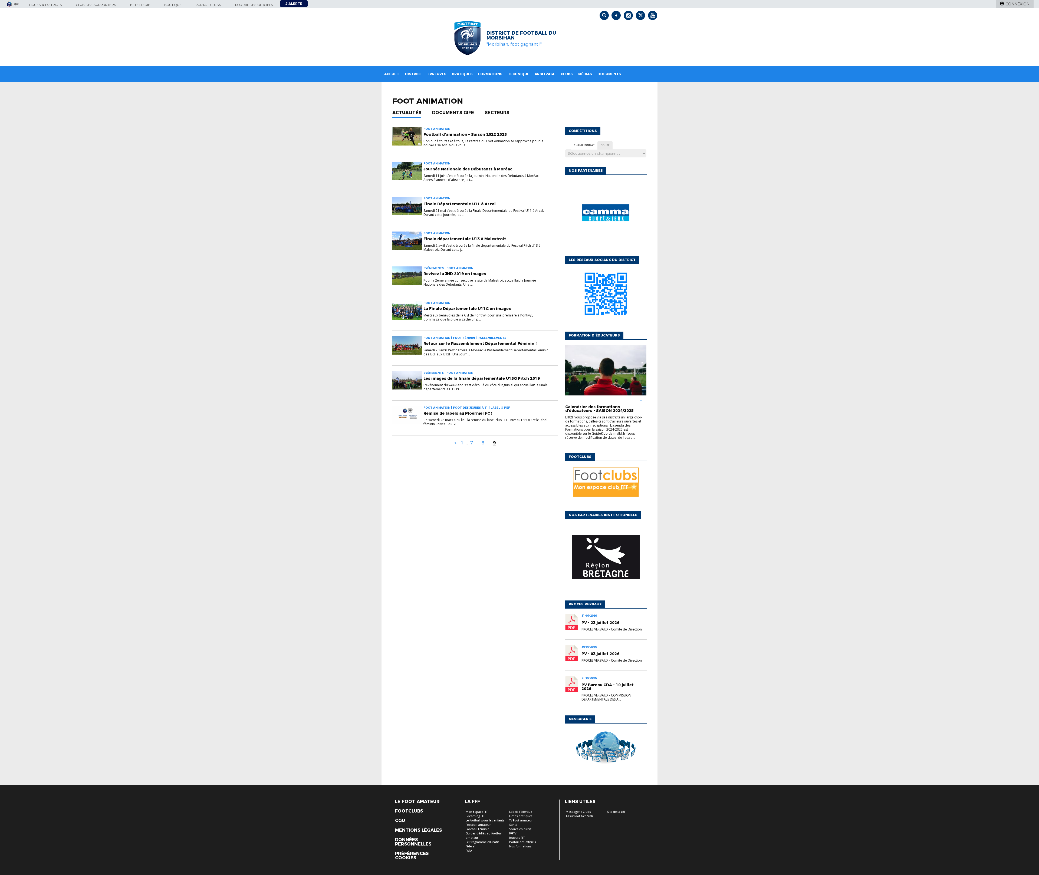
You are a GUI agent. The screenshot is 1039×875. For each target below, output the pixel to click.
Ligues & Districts (45, 4)
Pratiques (462, 74)
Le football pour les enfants (485, 820)
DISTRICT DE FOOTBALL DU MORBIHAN (521, 35)
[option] (605, 214)
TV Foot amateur (520, 820)
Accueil (392, 74)
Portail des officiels (254, 4)
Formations (490, 74)
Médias (585, 74)
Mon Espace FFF (477, 812)
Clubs (567, 74)
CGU (400, 820)
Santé (513, 825)
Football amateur (478, 825)
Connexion (1017, 4)
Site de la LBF (616, 812)
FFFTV (512, 833)
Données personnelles (413, 842)
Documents (609, 74)
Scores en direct (520, 829)
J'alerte (293, 4)
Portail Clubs (208, 4)
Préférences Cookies (412, 855)
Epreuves (437, 74)
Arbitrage (545, 74)
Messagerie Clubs (578, 812)
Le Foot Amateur (417, 802)
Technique (518, 74)
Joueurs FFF (517, 838)
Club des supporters (96, 4)
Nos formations (520, 846)
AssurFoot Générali (579, 816)
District (413, 74)
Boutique (173, 4)
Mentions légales (418, 830)
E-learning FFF (475, 816)
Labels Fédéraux (520, 812)
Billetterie (140, 4)
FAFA (469, 851)
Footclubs (409, 811)
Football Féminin (477, 829)
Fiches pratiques (520, 816)
